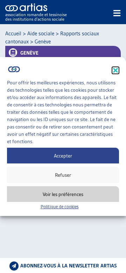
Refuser (63, 175)
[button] (115, 70)
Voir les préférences (63, 194)
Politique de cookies (60, 206)
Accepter (63, 156)
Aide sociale (40, 33)
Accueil (13, 33)
